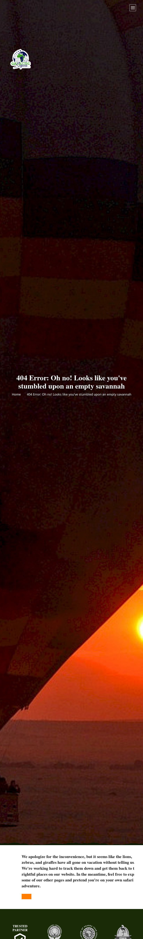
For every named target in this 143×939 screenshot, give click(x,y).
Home (16, 394)
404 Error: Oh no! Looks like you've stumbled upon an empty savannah (79, 394)
